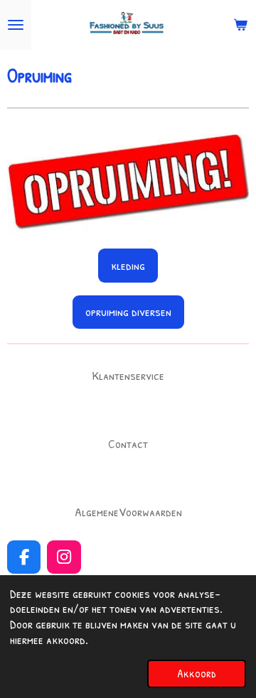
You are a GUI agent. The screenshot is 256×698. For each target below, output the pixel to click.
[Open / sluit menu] (15, 25)
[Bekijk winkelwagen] (240, 25)
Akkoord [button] (196, 673)
